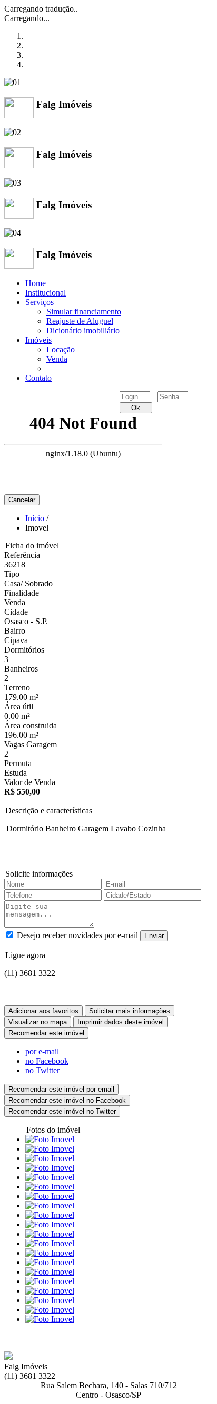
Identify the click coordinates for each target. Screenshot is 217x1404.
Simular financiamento (83, 311)
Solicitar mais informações (129, 1011)
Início (34, 518)
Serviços (39, 302)
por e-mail (42, 1051)
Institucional (45, 292)
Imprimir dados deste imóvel (120, 1022)
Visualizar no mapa (37, 1022)
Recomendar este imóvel (46, 1033)
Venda (56, 358)
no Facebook (46, 1060)
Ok (135, 408)
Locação (60, 349)
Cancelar (21, 500)
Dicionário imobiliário (83, 330)
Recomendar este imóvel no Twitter (62, 1111)
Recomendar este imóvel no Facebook (67, 1100)
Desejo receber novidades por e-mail (77, 935)
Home (35, 283)
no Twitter (42, 1070)
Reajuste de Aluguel (79, 321)
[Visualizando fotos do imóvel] (49, 1139)
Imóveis (38, 339)
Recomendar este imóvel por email (61, 1089)
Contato (38, 377)
